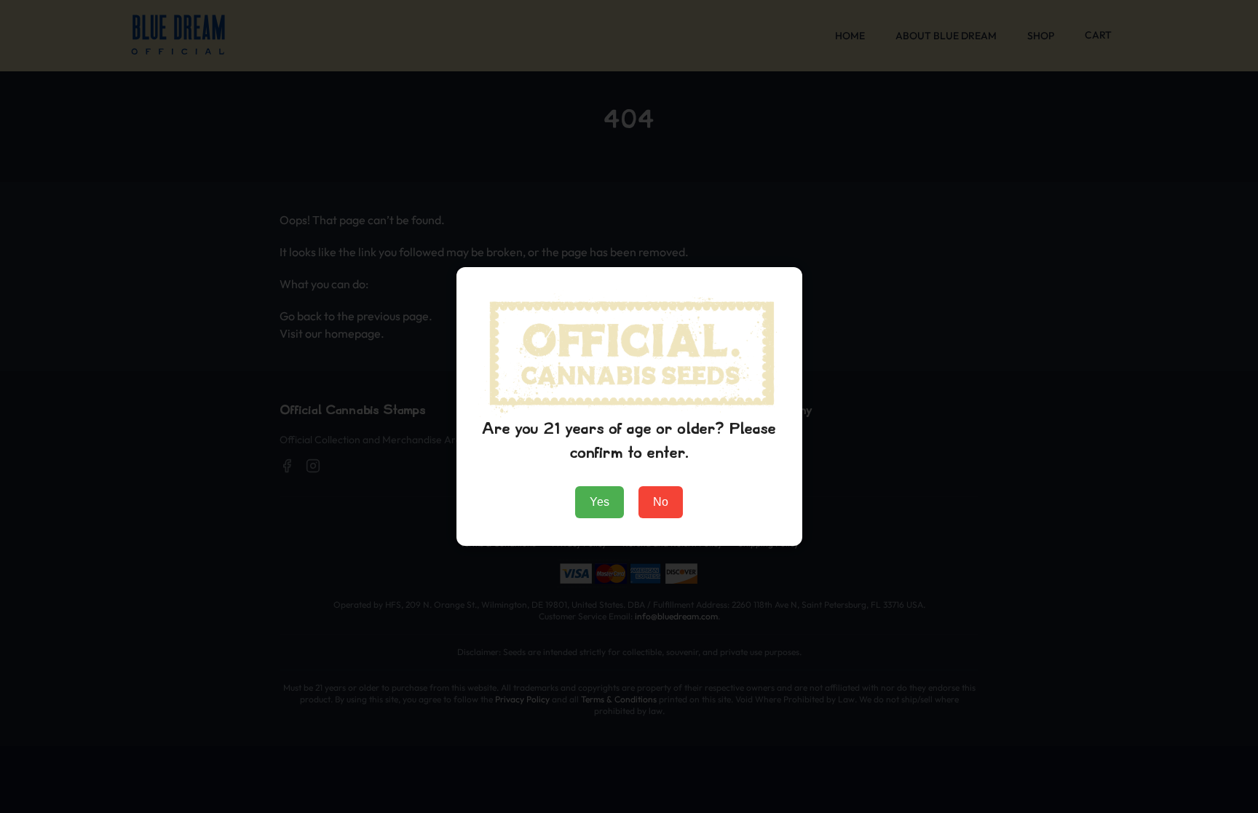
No (660, 502)
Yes (599, 502)
